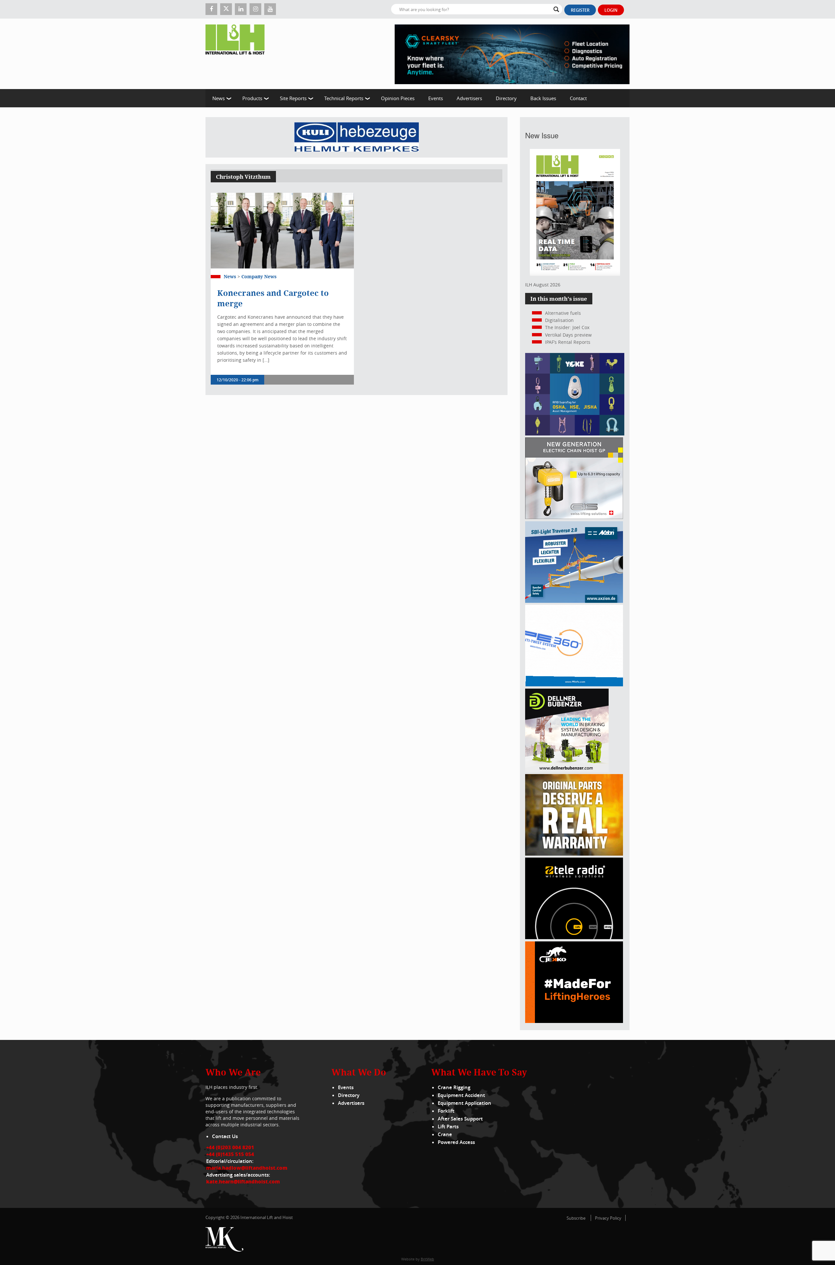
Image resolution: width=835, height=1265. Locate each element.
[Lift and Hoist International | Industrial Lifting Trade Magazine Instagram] (255, 9)
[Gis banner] (574, 517)
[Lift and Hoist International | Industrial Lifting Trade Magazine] (237, 53)
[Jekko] (574, 1021)
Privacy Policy (608, 1218)
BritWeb (427, 1259)
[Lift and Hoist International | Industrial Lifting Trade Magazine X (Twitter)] (226, 9)
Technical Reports (343, 98)
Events (435, 98)
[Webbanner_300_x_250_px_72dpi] (574, 937)
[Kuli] (356, 137)
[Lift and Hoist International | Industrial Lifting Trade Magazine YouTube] (270, 9)
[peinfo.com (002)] (574, 684)
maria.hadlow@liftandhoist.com (246, 1167)
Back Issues (543, 98)
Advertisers (469, 98)
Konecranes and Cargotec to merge (273, 298)
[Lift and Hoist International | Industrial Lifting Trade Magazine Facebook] (211, 9)
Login (610, 10)
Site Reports (293, 98)
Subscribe (576, 1218)
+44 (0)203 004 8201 (230, 1147)
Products (252, 98)
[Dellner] (567, 770)
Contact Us (225, 1136)
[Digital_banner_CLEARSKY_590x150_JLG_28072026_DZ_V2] (512, 53)
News (218, 98)
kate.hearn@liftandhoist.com (243, 1181)
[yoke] (574, 434)
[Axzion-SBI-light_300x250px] (574, 601)
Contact (578, 98)
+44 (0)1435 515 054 (230, 1154)
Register (580, 10)
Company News (259, 276)
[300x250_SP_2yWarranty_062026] (574, 854)
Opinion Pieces (398, 98)
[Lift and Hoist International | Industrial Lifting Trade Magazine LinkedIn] (241, 9)
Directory (506, 98)
